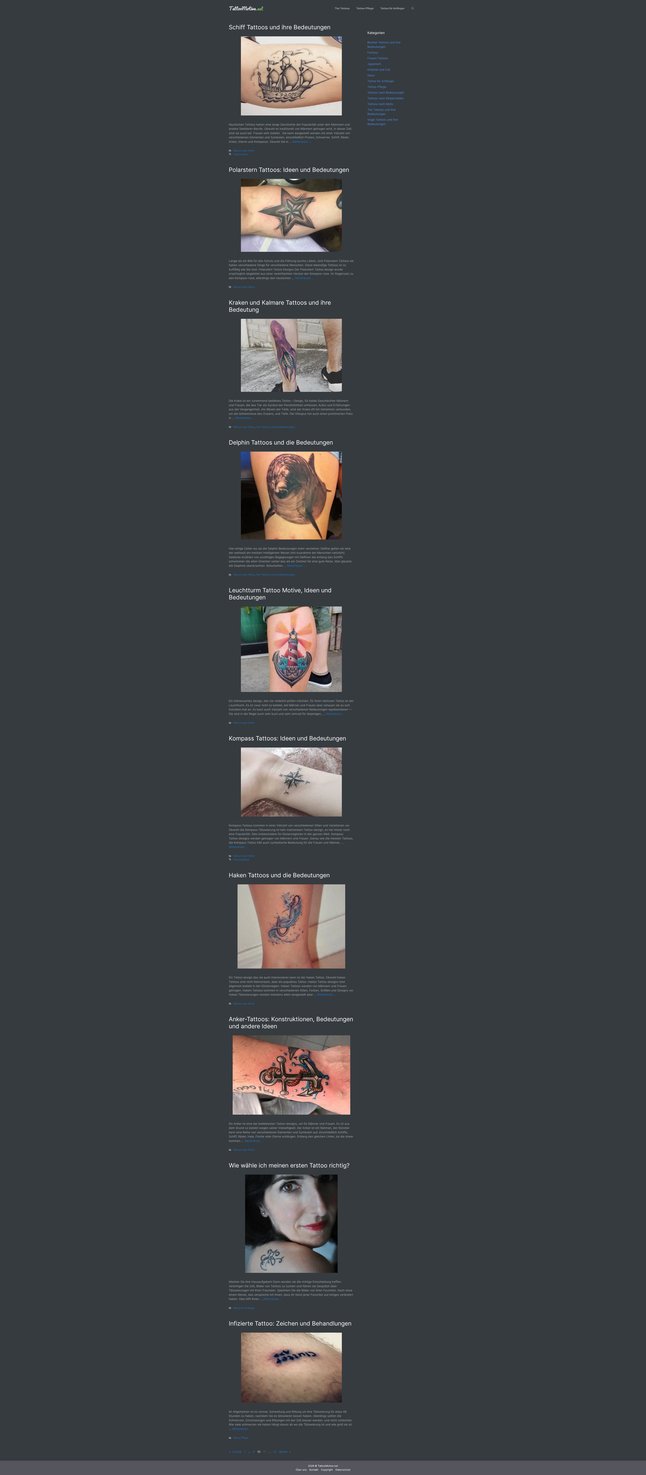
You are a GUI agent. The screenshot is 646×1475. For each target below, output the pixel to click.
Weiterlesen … (301, 141)
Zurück (235, 1451)
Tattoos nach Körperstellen (385, 98)
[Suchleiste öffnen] (412, 8)
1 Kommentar (240, 154)
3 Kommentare (241, 859)
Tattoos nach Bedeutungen (385, 92)
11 (265, 1451)
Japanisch (374, 64)
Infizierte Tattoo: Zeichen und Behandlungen (290, 1323)
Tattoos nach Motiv (244, 150)
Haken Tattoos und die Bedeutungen (279, 875)
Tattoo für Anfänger (392, 8)
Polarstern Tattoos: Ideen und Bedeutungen (289, 169)
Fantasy (372, 52)
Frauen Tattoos (377, 58)
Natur (371, 75)
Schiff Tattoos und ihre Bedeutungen (279, 27)
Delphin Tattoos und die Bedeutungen (281, 442)
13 (275, 1451)
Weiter (285, 1451)
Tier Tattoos (342, 8)
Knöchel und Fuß (378, 69)
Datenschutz (342, 1469)
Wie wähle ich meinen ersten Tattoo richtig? (289, 1165)
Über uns (301, 1469)
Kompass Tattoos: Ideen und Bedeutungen (287, 738)
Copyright (327, 1469)
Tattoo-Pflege (365, 8)
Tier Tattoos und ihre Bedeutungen (275, 427)
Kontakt (313, 1469)
